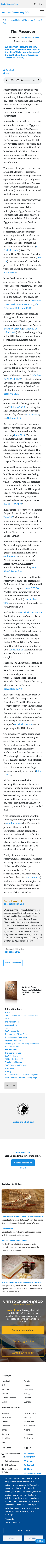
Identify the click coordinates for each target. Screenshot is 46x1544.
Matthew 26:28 (17, 407)
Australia (5, 1413)
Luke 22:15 (19, 435)
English (4, 1401)
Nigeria (27, 1429)
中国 (3, 1385)
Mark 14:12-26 (30, 328)
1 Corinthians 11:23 (23, 724)
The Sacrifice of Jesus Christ (16, 1034)
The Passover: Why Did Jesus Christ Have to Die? (22, 1216)
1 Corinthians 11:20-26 (31, 612)
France (4, 1429)
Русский (27, 1397)
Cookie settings (23, 1530)
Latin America (30, 1413)
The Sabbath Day (11, 951)
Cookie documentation (13, 1522)
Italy (3, 1442)
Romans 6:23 (32, 414)
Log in (41, 4)
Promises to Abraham (13, 1062)
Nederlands (28, 1389)
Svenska (27, 1401)
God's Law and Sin (12, 1031)
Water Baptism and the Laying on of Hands (22, 1043)
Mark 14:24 (15, 378)
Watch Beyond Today (23, 1352)
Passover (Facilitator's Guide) (14, 1240)
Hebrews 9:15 (14, 418)
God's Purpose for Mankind (15, 1065)
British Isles (6, 1417)
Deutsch (5, 1393)
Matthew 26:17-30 (13, 328)
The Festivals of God (14, 903)
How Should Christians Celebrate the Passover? (22, 1282)
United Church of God (30, 37)
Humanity (9, 1028)
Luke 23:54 (27, 304)
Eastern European (9, 1397)
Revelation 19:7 (12, 688)
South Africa (29, 1438)
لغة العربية (6, 1381)
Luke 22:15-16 (16, 649)
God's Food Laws (11, 1056)
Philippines (28, 1434)
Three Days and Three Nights (16, 1037)
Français (27, 1385)
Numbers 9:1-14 (14, 823)
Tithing (8, 1071)
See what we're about (23, 1330)
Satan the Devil (11, 1025)
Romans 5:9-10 (32, 877)
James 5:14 (16, 571)
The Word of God (12, 1021)
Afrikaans (5, 1389)
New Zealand (29, 1425)
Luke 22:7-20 (9, 332)
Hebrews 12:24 (11, 393)
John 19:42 (26, 307)
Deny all (12, 1538)
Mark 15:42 (15, 304)
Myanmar (28, 1417)
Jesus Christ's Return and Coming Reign (21, 1077)
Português (28, 1393)
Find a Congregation (9, 4)
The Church (9, 1068)
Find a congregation (23, 1341)
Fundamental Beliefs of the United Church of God (32, 992)
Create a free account (23, 1162)
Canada (5, 1421)
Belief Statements (13, 962)
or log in (23, 1167)
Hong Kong (6, 1438)
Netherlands (29, 1421)
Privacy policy (10, 1519)
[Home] (16, 12)
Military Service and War (15, 1059)
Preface (8, 1012)
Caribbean (6, 1425)
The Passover (10, 1049)
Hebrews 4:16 (11, 556)
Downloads (9, 70)
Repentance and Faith (13, 1040)
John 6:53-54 (32, 588)
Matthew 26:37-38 (13, 504)
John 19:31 (15, 307)
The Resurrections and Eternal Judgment (21, 1074)
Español (27, 1381)
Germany (5, 1434)
